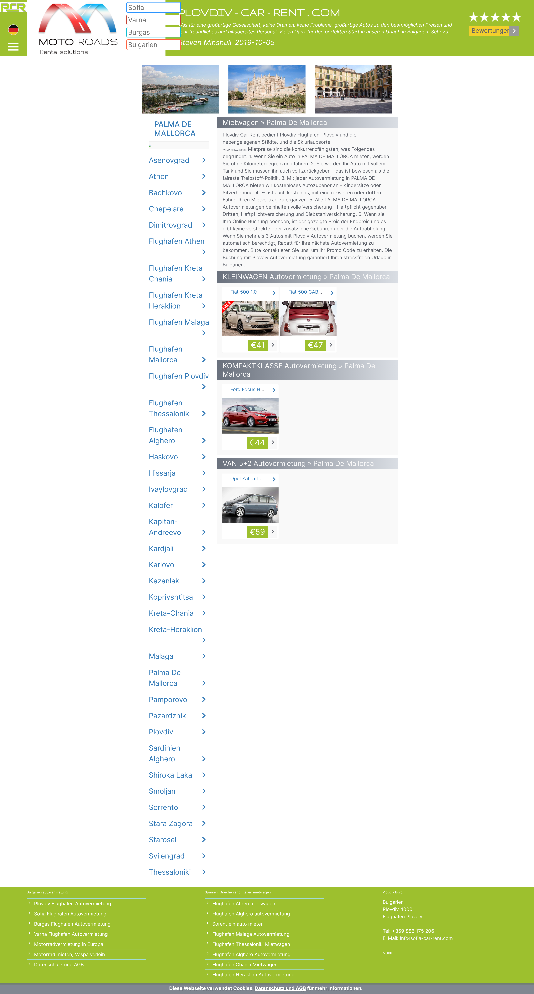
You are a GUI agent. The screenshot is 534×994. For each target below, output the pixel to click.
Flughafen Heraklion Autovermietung (253, 974)
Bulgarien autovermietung (47, 892)
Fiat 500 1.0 (243, 292)
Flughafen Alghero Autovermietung (251, 954)
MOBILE (389, 953)
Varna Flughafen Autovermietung (71, 934)
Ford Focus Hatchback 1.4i (260, 389)
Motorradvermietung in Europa (68, 944)
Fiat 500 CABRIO (307, 292)
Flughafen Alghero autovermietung (251, 914)
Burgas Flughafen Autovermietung (72, 924)
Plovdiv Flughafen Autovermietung (72, 903)
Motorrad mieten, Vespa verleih (69, 954)
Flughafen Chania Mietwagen (245, 964)
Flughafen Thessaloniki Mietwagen (251, 944)
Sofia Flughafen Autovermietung (70, 914)
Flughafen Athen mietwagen (243, 903)
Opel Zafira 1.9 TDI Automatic (263, 478)
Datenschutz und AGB (59, 964)
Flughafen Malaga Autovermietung (250, 934)
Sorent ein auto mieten (238, 924)
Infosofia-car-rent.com (426, 938)
